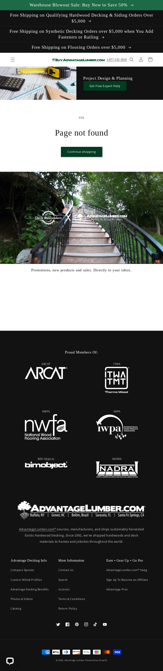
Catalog (16, 608)
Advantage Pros (117, 589)
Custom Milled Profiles (26, 580)
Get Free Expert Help (105, 86)
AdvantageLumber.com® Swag (126, 570)
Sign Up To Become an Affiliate (127, 580)
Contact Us (65, 570)
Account (64, 589)
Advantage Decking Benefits (30, 589)
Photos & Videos (22, 599)
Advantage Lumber (75, 660)
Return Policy (67, 608)
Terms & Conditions (71, 599)
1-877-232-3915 (117, 59)
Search (63, 580)
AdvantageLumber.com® (37, 529)
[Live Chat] (10, 661)
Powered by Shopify (96, 660)
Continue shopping (81, 152)
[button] (12, 59)
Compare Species (22, 570)
